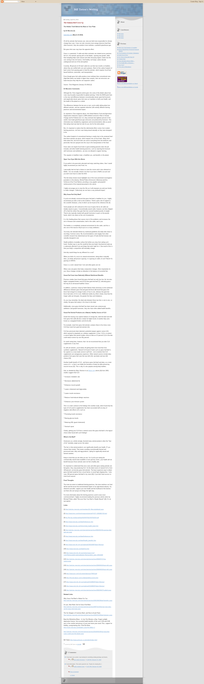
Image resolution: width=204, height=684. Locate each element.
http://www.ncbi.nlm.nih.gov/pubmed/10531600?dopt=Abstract (85, 544)
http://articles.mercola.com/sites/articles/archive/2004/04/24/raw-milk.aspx (89, 565)
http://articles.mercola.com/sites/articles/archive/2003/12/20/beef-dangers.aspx (88, 615)
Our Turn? (121, 65)
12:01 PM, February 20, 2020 (94, 666)
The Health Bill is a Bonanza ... (126, 63)
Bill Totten (121, 33)
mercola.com (68, 35)
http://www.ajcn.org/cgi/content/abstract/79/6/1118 (81, 573)
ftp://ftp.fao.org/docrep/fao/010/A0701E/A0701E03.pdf (82, 517)
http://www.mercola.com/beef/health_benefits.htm (81, 540)
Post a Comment (74, 671)
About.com (91, 370)
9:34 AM (79, 644)
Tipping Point (122, 59)
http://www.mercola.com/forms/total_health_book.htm (82, 526)
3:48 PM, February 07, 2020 (94, 659)
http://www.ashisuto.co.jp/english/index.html (83, 640)
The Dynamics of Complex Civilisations (129, 53)
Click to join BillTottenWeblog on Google (127, 87)
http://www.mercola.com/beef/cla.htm (77, 549)
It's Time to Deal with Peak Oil (126, 57)
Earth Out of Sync (123, 55)
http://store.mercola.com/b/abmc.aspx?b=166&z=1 (79, 627)
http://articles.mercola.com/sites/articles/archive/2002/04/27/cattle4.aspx (88, 590)
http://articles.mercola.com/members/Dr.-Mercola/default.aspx (85, 509)
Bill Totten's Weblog (86, 9)
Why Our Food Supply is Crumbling (128, 47)
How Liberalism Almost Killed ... (127, 61)
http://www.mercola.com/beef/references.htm (79, 522)
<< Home (72, 675)
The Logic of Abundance (125, 66)
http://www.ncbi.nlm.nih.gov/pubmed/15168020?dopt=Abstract (85, 582)
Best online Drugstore (79, 659)
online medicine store (79, 666)
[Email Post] (83, 644)
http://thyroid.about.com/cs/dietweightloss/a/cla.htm (82, 578)
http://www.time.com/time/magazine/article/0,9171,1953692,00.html (86, 513)
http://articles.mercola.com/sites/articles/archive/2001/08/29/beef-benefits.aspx (88, 600)
